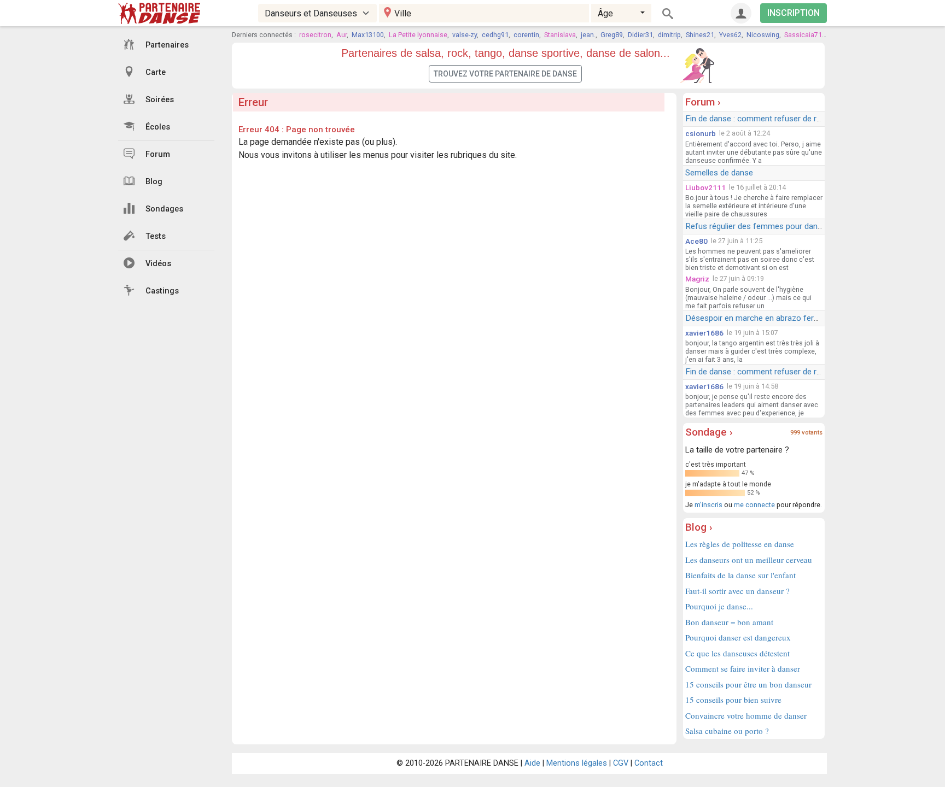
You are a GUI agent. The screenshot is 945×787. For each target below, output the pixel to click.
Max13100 (368, 35)
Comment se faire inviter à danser (742, 668)
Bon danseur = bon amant (729, 621)
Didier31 (640, 35)
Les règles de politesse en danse (739, 543)
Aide (532, 763)
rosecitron (315, 35)
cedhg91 (495, 35)
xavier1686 (704, 332)
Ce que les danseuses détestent (737, 653)
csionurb (700, 133)
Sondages (164, 209)
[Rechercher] (667, 13)
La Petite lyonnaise (418, 35)
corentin (526, 35)
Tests (155, 236)
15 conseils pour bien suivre (733, 699)
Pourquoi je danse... (719, 606)
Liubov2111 (705, 187)
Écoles (157, 127)
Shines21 (700, 35)
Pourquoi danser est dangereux (738, 637)
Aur (341, 35)
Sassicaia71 (803, 35)
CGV (620, 763)
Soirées (159, 99)
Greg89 (611, 35)
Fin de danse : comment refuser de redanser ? (768, 119)
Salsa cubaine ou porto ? (727, 730)
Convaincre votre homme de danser (746, 715)
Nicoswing (762, 35)
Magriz (697, 278)
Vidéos (158, 263)
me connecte (754, 505)
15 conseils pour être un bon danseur (748, 684)
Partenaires (167, 45)
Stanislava (560, 35)
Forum (157, 154)
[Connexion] (741, 13)
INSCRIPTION (793, 13)
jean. (588, 35)
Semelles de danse (719, 173)
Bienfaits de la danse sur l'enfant (740, 574)
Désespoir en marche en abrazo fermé (755, 318)
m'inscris (708, 505)
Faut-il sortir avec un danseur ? (737, 590)
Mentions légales (576, 763)
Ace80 (696, 241)
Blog (153, 181)
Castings (162, 291)
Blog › (699, 527)
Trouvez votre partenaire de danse (505, 73)
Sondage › (709, 432)
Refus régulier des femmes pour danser (757, 226)
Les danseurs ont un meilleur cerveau (748, 559)
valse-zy (464, 35)
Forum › (703, 102)
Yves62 (730, 35)
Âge (605, 13)
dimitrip (669, 35)
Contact (648, 763)
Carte (155, 72)
